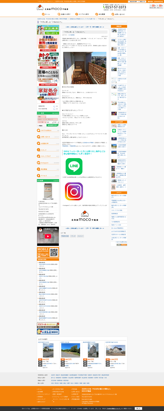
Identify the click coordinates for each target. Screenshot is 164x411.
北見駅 (44, 365)
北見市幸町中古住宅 (44, 264)
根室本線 (65, 380)
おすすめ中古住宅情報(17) (118, 231)
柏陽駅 (67, 365)
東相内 (76, 383)
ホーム (40, 389)
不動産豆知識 (65, 236)
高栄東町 (90, 377)
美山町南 (84, 377)
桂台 (72, 383)
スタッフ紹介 (76, 396)
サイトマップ (41, 399)
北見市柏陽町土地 (44, 270)
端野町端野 (78, 377)
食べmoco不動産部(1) (117, 228)
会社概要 (40, 391)
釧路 (88, 383)
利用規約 (40, 396)
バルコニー (80, 236)
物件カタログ (41, 401)
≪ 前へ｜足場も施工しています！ (75, 27)
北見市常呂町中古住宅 (45, 300)
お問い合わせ (76, 391)
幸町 (51, 363)
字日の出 (100, 363)
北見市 (48, 363)
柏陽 (61, 383)
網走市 (58, 375)
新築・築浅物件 (57, 394)
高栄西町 (64, 377)
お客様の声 (75, 394)
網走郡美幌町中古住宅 (45, 318)
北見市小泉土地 (43, 276)
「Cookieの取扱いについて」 (113, 408)
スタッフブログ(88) (116, 210)
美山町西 (70, 377)
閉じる (138, 408)
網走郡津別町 (105, 375)
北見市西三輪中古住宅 (111, 342)
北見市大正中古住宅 (44, 306)
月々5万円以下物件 (58, 389)
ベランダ (73, 236)
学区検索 (74, 389)
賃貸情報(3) (114, 213)
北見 (52, 383)
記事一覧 (88, 27)
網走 (64, 383)
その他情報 (71, 35)
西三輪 (118, 363)
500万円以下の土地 (58, 391)
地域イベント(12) (116, 225)
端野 (68, 383)
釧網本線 (59, 380)
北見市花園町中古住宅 (45, 288)
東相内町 (58, 377)
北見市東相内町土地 (44, 312)
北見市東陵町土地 (44, 282)
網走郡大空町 (97, 375)
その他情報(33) (115, 221)
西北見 (57, 383)
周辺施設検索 (76, 399)
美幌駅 (89, 365)
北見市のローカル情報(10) (118, 234)
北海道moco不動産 (88, 142)
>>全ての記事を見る (121, 242)
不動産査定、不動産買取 (69, 146)
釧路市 (90, 375)
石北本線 (53, 380)
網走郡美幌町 (94, 363)
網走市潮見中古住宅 (44, 294)
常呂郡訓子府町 (82, 375)
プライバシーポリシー (44, 394)
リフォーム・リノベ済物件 (60, 396)
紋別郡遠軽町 (73, 375)
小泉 (73, 363)
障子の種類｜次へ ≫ (98, 27)
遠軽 (84, 383)
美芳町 (96, 377)
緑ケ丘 (53, 377)
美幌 (81, 383)
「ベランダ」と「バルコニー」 (74, 32)
